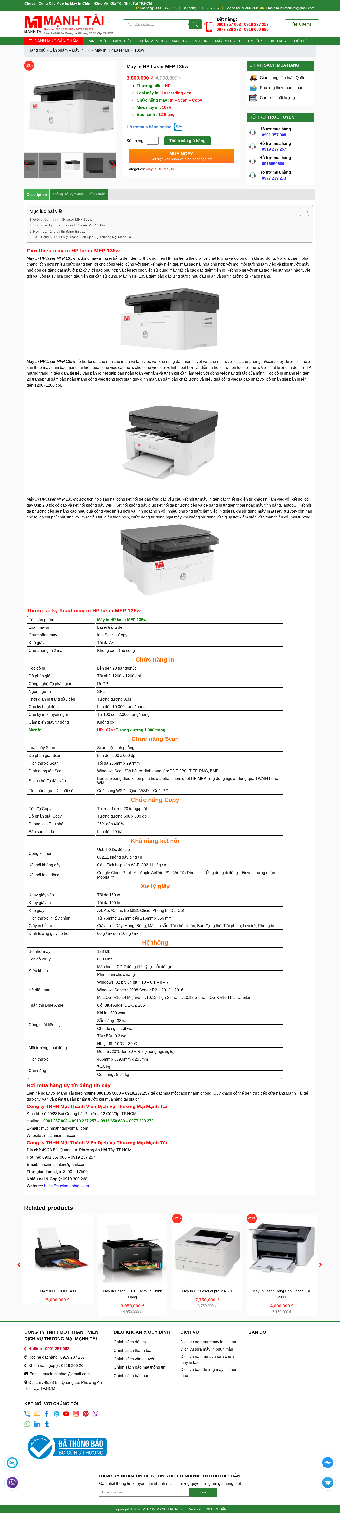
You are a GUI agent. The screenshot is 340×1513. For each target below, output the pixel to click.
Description (37, 194)
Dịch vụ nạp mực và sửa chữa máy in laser (207, 1359)
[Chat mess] (327, 1462)
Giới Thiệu (122, 41)
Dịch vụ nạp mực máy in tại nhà (208, 1342)
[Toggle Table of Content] (302, 212)
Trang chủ (95, 41)
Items (305, 24)
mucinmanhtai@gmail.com (65, 1128)
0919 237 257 (209, 8)
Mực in (201, 41)
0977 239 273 (229, 29)
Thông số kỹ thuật (67, 194)
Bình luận (97, 194)
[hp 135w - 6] (70, 106)
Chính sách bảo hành (133, 1376)
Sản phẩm (59, 50)
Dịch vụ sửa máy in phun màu (206, 1349)
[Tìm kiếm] (195, 24)
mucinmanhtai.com (60, 1135)
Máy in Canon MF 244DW (136, 1291)
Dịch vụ (276, 41)
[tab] (37, 194)
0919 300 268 (247, 8)
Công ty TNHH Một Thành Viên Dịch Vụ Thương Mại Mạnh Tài (86, 237)
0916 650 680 (256, 29)
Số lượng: (135, 141)
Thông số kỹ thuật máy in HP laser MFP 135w (69, 225)
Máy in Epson (227, 41)
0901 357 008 (166, 8)
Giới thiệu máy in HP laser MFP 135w (62, 219)
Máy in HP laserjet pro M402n (62, 1291)
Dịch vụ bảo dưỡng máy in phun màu (208, 1372)
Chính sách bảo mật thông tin (139, 1367)
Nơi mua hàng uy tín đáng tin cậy (59, 231)
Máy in (169, 169)
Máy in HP (81, 50)
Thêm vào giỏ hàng (187, 141)
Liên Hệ (301, 41)
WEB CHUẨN (216, 1509)
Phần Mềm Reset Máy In (162, 41)
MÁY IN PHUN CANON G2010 (285, 1291)
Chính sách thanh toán (134, 1350)
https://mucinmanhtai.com (66, 1186)
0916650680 (273, 164)
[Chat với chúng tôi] (12, 1462)
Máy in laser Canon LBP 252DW (211, 1291)
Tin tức (254, 41)
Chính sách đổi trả (130, 1342)
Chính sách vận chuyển (134, 1359)
